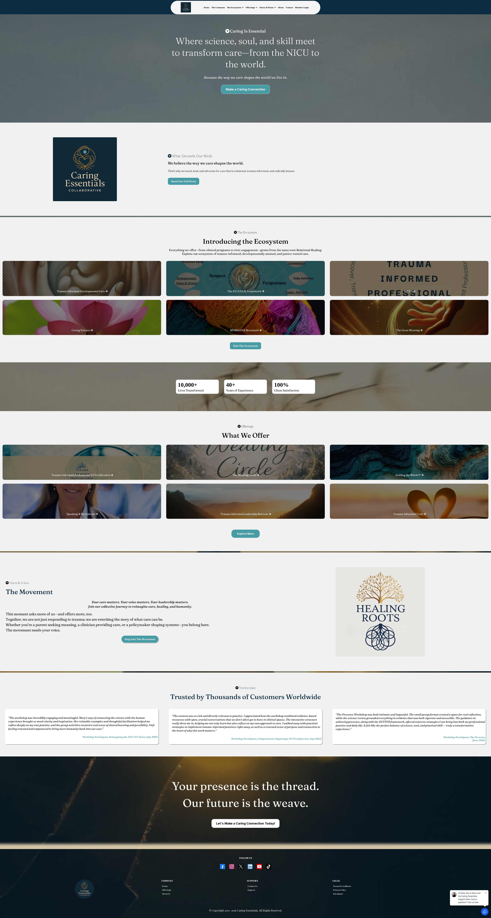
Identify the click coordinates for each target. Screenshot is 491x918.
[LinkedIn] (250, 866)
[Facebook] (222, 866)
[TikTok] (268, 866)
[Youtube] (259, 866)
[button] (243, 7)
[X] (241, 866)
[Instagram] (231, 866)
